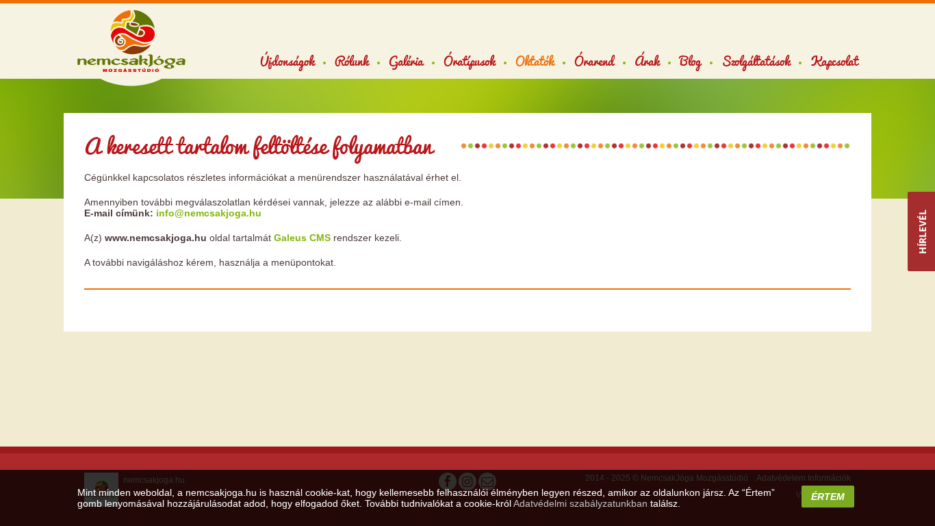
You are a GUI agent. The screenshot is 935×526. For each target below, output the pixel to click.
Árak (647, 61)
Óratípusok (469, 61)
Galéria (406, 61)
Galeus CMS (302, 237)
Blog (690, 61)
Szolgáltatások (755, 61)
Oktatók (534, 61)
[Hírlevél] (921, 231)
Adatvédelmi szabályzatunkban (580, 503)
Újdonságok (287, 61)
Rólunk (351, 61)
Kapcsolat (834, 61)
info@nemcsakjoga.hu (208, 213)
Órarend (594, 61)
